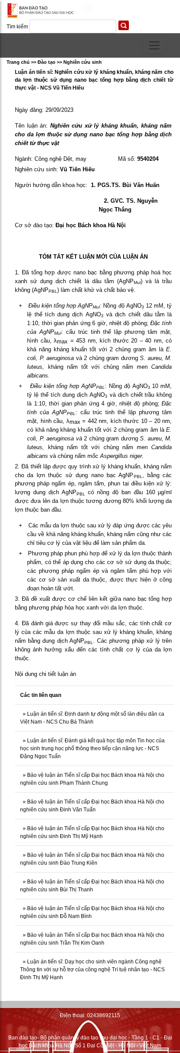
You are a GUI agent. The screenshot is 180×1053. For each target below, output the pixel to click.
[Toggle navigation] (154, 45)
